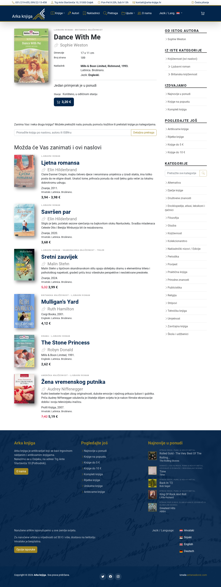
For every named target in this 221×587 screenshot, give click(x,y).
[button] (203, 13)
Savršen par (56, 212)
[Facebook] (110, 576)
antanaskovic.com (197, 575)
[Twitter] (102, 576)
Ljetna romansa (60, 162)
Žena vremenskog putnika (73, 382)
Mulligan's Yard (60, 301)
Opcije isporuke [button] (25, 549)
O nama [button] (21, 471)
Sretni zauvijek (59, 257)
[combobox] (72, 132)
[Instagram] (118, 576)
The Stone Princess (65, 342)
